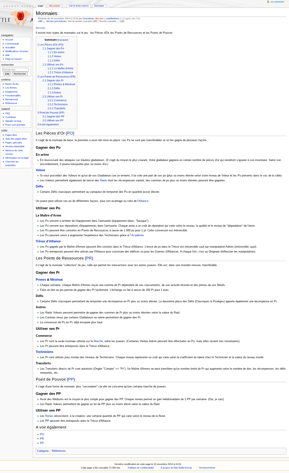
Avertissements (207, 467)
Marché (98, 341)
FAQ (7, 113)
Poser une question (15, 124)
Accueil (9, 39)
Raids (103, 180)
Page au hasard (13, 59)
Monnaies (40, 28)
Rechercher (7, 65)
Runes (49, 416)
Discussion (54, 5)
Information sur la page (17, 158)
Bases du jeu (12, 84)
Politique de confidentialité (141, 467)
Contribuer (10, 117)
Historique (99, 5)
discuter (99, 18)
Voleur (40, 170)
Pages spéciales (13, 142)
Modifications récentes (16, 51)
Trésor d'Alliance (48, 241)
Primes (41, 279)
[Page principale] (16, 16)
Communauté (12, 43)
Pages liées (11, 135)
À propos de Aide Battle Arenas (176, 467)
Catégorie (43, 450)
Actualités (10, 47)
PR (89, 258)
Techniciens (44, 352)
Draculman (88, 18)
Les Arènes (11, 87)
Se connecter (277, 1)
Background (11, 99)
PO (70, 133)
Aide (7, 55)
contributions (112, 18)
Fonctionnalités (13, 95)
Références (59, 450)
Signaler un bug (13, 121)
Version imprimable (15, 146)
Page (40, 5)
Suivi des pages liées (16, 138)
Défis (39, 186)
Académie (137, 235)
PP (71, 379)
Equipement (11, 91)
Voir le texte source (79, 5)
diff (40, 21)
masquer (62, 40)
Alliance (143, 201)
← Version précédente (54, 21)
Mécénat (56, 279)
